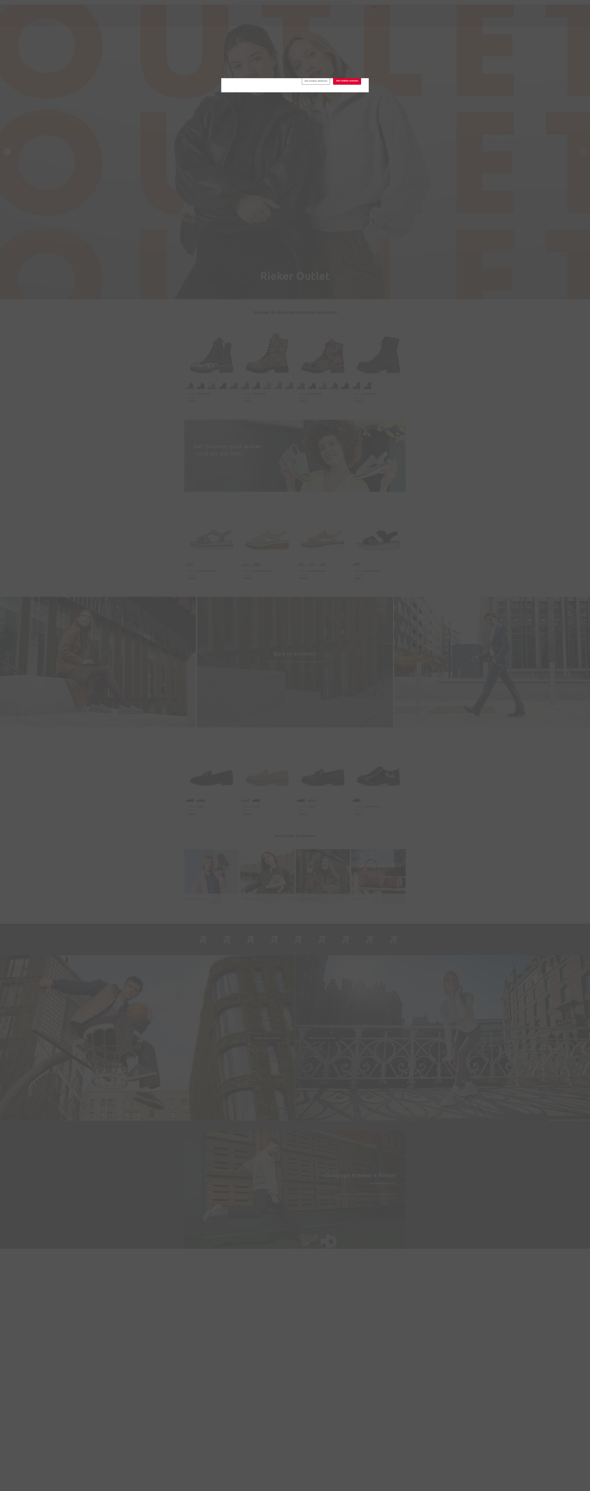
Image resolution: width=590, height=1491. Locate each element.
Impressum (317, 54)
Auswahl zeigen (236, 66)
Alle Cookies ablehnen (315, 81)
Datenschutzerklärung (297, 54)
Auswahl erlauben (284, 81)
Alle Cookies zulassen (347, 81)
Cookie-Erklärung (259, 54)
